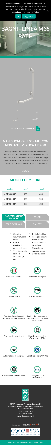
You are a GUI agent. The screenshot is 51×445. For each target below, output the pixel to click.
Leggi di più (29, 16)
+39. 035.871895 (26, 411)
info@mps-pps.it (28, 416)
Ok (18, 16)
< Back (25, 171)
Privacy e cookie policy (36, 442)
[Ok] (47, 10)
